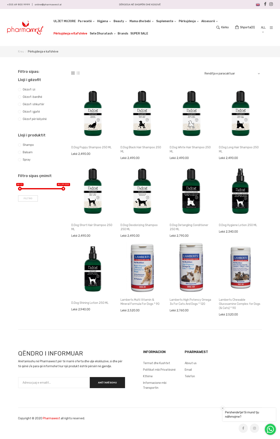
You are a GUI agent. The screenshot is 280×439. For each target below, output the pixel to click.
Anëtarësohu (107, 382)
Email (188, 370)
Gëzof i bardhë (32, 97)
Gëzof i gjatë (31, 111)
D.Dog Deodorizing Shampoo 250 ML (139, 227)
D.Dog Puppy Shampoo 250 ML (91, 147)
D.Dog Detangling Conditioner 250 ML (189, 227)
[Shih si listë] (78, 73)
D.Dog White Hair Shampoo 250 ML (190, 149)
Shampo (28, 145)
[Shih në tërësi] (73, 73)
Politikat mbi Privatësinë (159, 370)
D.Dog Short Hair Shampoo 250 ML (91, 227)
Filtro (28, 198)
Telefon (190, 376)
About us (191, 363)
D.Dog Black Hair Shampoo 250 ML (141, 149)
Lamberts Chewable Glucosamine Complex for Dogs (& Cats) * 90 (239, 304)
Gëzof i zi (29, 89)
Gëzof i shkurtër (33, 104)
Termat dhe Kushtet (156, 363)
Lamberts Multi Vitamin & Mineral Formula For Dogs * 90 (140, 302)
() (247, 27)
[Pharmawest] (25, 27)
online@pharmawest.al (48, 4)
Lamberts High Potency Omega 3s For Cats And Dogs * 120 (190, 302)
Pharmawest (51, 418)
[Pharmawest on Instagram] (254, 428)
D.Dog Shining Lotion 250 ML (89, 303)
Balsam (28, 152)
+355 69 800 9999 (18, 4)
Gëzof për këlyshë (35, 119)
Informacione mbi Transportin (154, 385)
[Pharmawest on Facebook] (243, 428)
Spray (27, 159)
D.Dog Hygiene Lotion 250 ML (238, 225)
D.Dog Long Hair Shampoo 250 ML (239, 149)
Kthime (148, 376)
